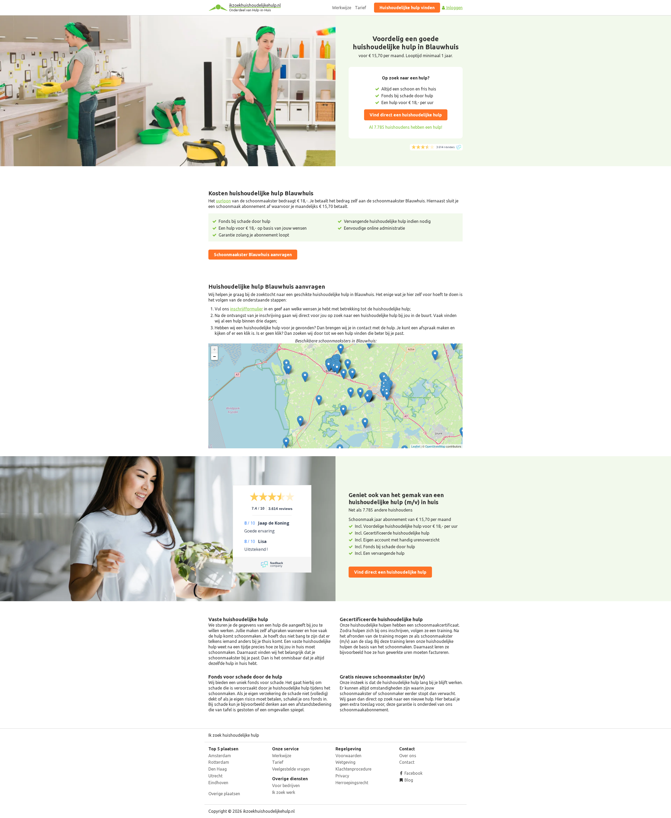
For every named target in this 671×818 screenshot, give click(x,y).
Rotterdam (218, 762)
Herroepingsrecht (352, 782)
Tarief (360, 7)
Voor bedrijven (286, 785)
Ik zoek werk (283, 792)
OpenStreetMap (435, 446)
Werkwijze (341, 7)
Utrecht (215, 775)
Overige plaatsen (224, 793)
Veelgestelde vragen (291, 769)
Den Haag (217, 769)
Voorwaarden (348, 755)
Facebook (413, 773)
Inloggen (454, 7)
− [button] (214, 356)
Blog (408, 780)
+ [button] (214, 349)
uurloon (223, 200)
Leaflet (415, 446)
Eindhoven (218, 782)
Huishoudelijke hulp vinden (407, 7)
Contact (406, 762)
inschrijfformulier (246, 308)
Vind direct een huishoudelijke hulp (406, 114)
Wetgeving (345, 762)
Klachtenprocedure (353, 769)
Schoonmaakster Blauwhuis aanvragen (253, 254)
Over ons (407, 755)
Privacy (342, 775)
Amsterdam (219, 755)
